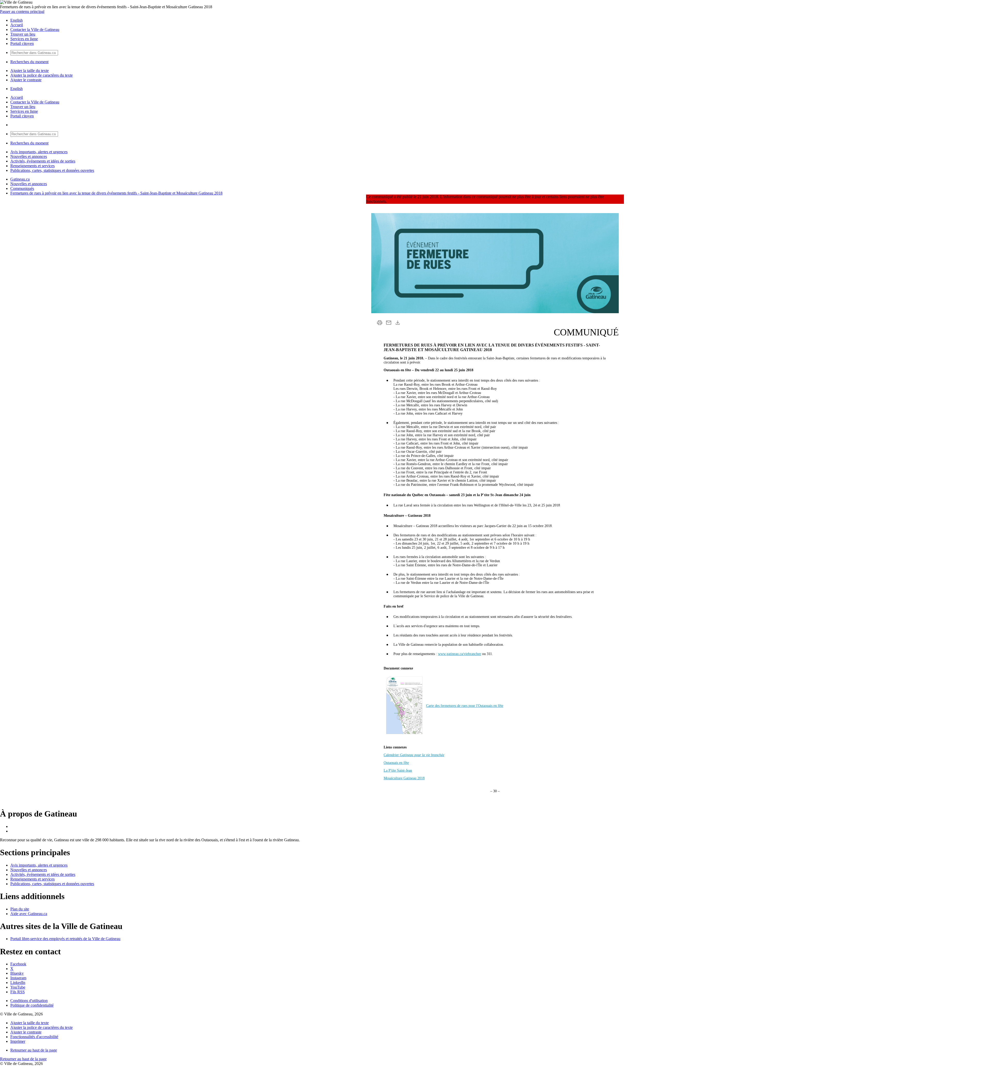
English (16, 20)
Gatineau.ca (20, 179)
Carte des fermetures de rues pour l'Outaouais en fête (464, 706)
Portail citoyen (22, 43)
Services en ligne (24, 39)
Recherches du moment (29, 62)
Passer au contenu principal (22, 11)
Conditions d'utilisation (29, 1000)
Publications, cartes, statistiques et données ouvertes (52, 170)
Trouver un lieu (22, 34)
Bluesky (17, 973)
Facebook (18, 964)
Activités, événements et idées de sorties (42, 161)
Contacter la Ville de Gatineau (34, 29)
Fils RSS (17, 992)
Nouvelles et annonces (28, 156)
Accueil (16, 25)
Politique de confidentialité (32, 1005)
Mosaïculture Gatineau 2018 (404, 778)
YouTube (17, 987)
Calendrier (414, 755)
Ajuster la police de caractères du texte (41, 75)
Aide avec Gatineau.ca (28, 913)
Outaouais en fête (396, 763)
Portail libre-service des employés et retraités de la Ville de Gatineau (65, 938)
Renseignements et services (32, 166)
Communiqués (22, 188)
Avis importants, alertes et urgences (39, 152)
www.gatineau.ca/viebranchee (459, 654)
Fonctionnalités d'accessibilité (34, 1037)
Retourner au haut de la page (33, 1050)
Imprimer (17, 1041)
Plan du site (19, 909)
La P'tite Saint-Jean (398, 770)
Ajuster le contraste (26, 80)
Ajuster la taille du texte (29, 70)
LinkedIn (17, 982)
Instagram (18, 978)
